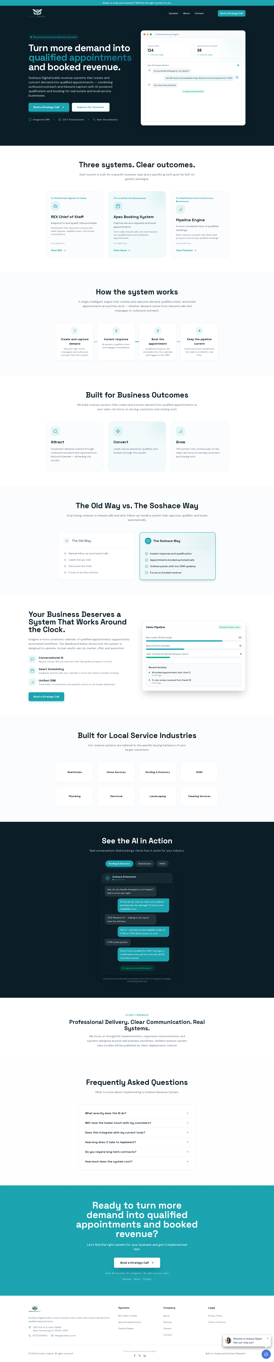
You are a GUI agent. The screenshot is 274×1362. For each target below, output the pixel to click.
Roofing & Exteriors (119, 863)
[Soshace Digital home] (37, 13)
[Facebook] (134, 1355)
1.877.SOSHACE (40, 1335)
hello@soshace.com (65, 1335)
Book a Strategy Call (231, 13)
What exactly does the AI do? (105, 1113)
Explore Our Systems (90, 107)
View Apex (120, 250)
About (186, 13)
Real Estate (144, 863)
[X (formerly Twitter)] (139, 1355)
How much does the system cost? (108, 1161)
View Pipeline (184, 250)
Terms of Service (217, 1322)
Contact (199, 13)
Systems (173, 13)
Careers (167, 1328)
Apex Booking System (129, 1322)
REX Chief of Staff (127, 1315)
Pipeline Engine (126, 1328)
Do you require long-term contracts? (110, 1152)
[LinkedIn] (145, 1355)
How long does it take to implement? (110, 1142)
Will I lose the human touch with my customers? (118, 1123)
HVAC (162, 863)
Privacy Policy (215, 1315)
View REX (56, 250)
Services (127, 1278)
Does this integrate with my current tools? (115, 1132)
